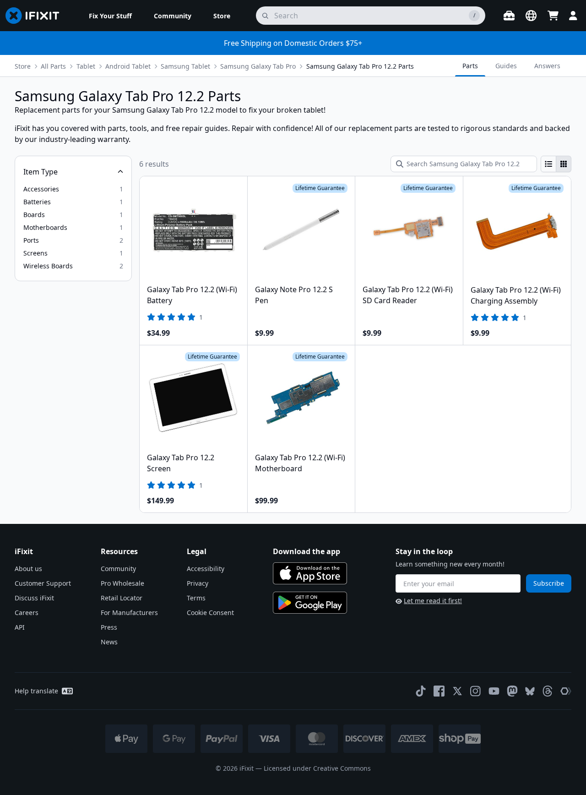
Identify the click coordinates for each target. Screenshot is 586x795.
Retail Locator (121, 598)
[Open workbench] (509, 15)
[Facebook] (439, 691)
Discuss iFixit (34, 598)
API (20, 627)
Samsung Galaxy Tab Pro (258, 66)
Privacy (197, 583)
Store (23, 66)
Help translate (36, 690)
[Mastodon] (512, 691)
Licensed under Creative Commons (317, 768)
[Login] (573, 15)
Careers (26, 612)
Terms (196, 598)
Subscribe (548, 583)
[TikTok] (420, 691)
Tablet (85, 66)
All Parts (53, 66)
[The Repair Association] (565, 691)
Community (118, 568)
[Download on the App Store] (310, 573)
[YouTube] (493, 691)
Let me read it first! (433, 600)
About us (28, 568)
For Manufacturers (129, 612)
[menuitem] (110, 15)
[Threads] (547, 691)
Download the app (306, 551)
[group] (556, 164)
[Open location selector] (531, 15)
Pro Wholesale (122, 583)
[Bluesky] (530, 691)
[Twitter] (457, 691)
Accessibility (205, 568)
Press (109, 627)
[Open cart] (553, 15)
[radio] (548, 164)
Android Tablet (128, 66)
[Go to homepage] (36, 15)
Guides (506, 65)
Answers (547, 65)
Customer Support (43, 583)
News (109, 641)
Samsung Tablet (185, 66)
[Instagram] (475, 691)
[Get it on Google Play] (310, 603)
